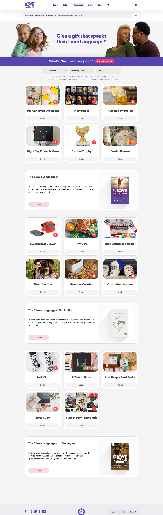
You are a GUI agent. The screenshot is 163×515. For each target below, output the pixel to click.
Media (122, 512)
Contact (133, 512)
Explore (39, 204)
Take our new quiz (105, 61)
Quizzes (66, 5)
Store (100, 5)
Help (112, 512)
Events (90, 5)
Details (43, 119)
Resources (78, 5)
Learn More (78, 15)
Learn (55, 5)
